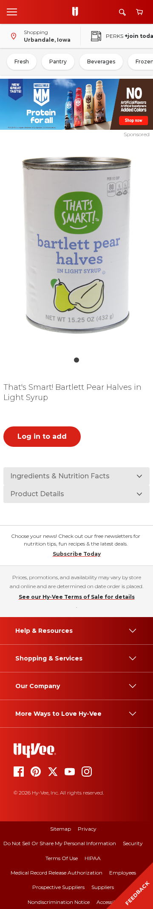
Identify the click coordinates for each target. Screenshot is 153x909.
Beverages (101, 61)
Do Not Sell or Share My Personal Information (59, 843)
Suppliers (102, 887)
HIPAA (93, 858)
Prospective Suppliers (58, 887)
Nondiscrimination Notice (59, 902)
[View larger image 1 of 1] (76, 245)
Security (133, 843)
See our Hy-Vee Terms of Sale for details (77, 597)
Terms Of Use (61, 858)
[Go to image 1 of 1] (76, 360)
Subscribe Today (77, 554)
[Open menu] (12, 11)
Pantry (58, 61)
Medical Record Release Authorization (56, 872)
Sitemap (60, 829)
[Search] (122, 12)
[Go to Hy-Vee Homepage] (77, 12)
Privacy (87, 829)
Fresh (21, 61)
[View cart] (139, 12)
